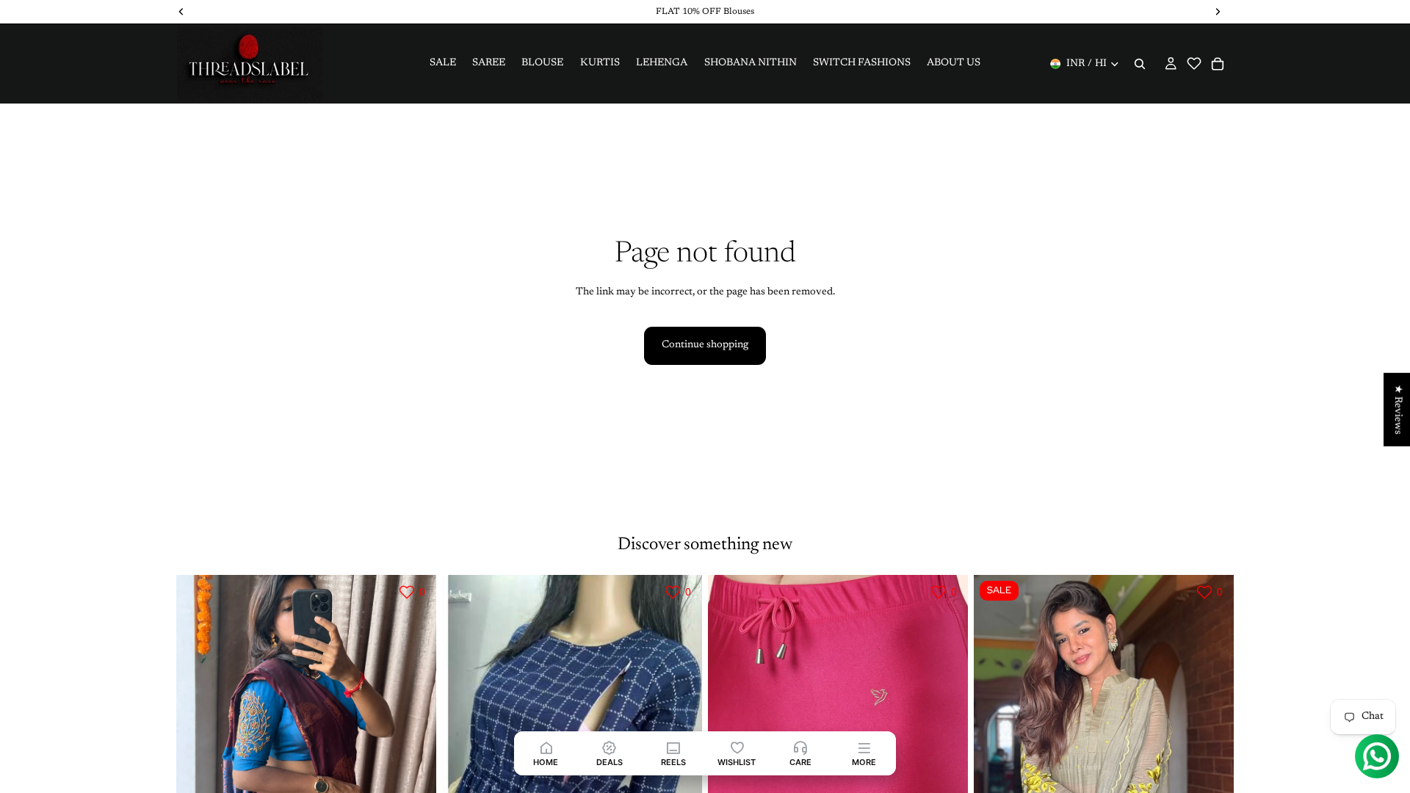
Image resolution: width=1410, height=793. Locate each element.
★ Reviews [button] (1397, 410)
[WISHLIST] (737, 747)
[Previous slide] (198, 738)
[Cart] (1217, 64)
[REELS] (673, 747)
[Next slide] (414, 738)
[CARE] (801, 747)
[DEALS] (610, 747)
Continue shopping (705, 345)
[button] (1194, 63)
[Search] (1140, 64)
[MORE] (864, 747)
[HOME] (546, 747)
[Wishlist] (1194, 70)
